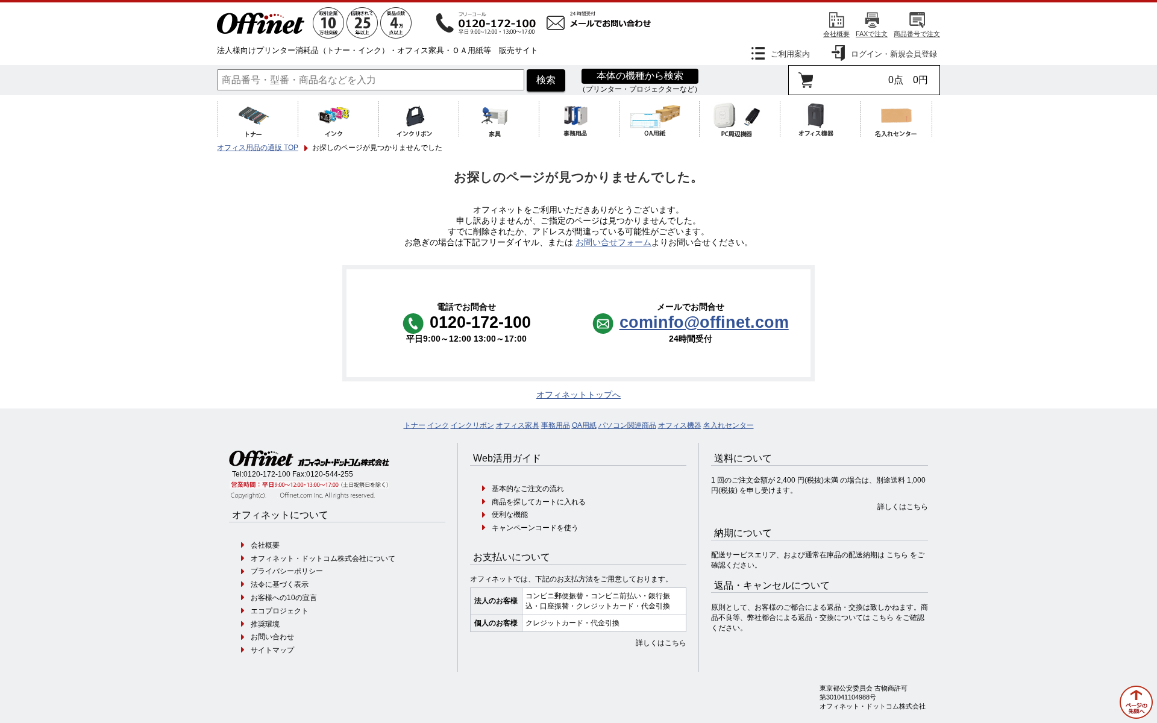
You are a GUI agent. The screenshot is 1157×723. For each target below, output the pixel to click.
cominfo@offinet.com (704, 322)
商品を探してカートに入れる (539, 502)
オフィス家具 (517, 425)
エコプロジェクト (280, 611)
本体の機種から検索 (640, 75)
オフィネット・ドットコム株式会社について (323, 558)
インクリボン (472, 425)
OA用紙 (584, 425)
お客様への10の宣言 (284, 597)
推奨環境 (265, 624)
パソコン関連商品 (627, 425)
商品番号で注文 (917, 33)
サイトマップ (272, 650)
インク (438, 425)
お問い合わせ (272, 637)
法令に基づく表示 (280, 584)
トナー (414, 425)
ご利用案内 (790, 53)
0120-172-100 (266, 474)
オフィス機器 (679, 425)
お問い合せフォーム (613, 242)
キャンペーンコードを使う (535, 528)
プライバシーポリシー (287, 571)
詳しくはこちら (661, 643)
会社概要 (836, 33)
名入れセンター (728, 425)
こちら (897, 555)
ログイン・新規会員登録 (894, 53)
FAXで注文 (872, 33)
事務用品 (555, 425)
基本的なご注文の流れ (528, 488)
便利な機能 (510, 514)
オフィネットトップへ (578, 394)
